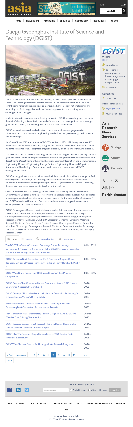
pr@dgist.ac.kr (113, 108)
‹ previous (21, 354)
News (14, 238)
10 (44, 354)
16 (74, 354)
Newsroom (32, 21)
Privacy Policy (38, 403)
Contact (21, 403)
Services (65, 21)
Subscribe (114, 390)
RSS (66, 410)
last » (9, 360)
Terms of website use (62, 403)
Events (28, 238)
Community (82, 21)
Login (123, 5)
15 (69, 354)
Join (102, 5)
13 (58, 354)
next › (85, 354)
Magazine (49, 21)
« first (10, 354)
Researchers (69, 238)
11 (48, 354)
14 (64, 354)
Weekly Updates (99, 389)
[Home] (20, 9)
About (114, 21)
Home (18, 21)
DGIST (105, 59)
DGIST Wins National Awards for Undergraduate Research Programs (39, 343)
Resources (100, 21)
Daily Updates (79, 389)
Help (79, 403)
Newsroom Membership (99, 403)
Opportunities (47, 238)
